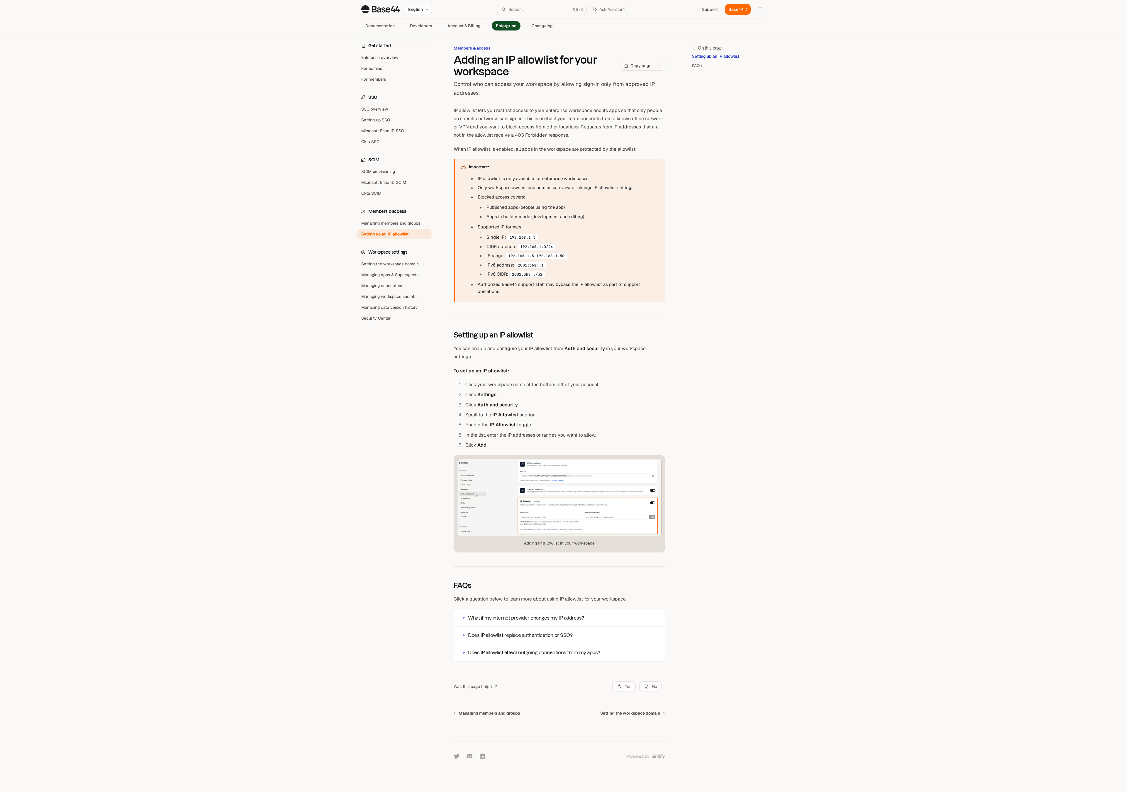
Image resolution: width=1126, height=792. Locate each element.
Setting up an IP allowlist (715, 56)
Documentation (380, 25)
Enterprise (506, 25)
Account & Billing (464, 25)
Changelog (542, 25)
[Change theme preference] (760, 9)
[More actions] (660, 66)
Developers (421, 25)
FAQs (697, 65)
